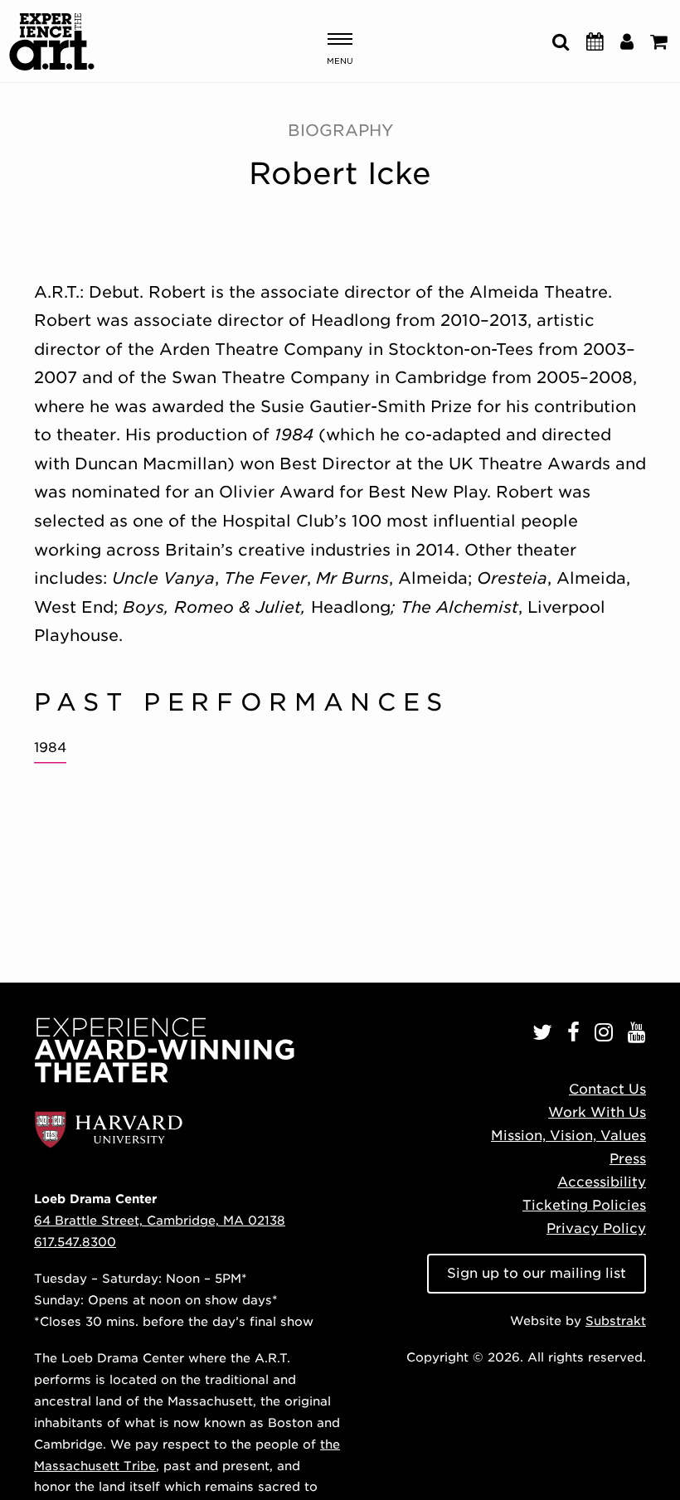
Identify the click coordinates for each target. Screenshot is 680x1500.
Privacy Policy (596, 1228)
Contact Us (607, 1089)
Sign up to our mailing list (536, 1273)
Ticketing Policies (584, 1205)
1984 (50, 747)
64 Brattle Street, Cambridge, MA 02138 (159, 1220)
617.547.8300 (75, 1242)
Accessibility (601, 1182)
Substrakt (615, 1320)
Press (628, 1159)
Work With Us (597, 1112)
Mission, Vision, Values (568, 1135)
